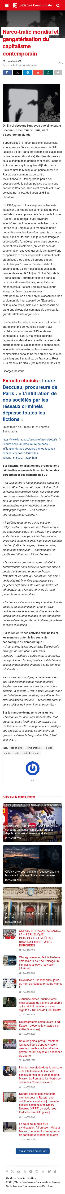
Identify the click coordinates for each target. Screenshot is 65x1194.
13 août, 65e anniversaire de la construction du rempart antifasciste (40, 1148)
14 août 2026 (28, 1086)
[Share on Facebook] (7, 72)
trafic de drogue (31, 752)
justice (49, 747)
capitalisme (17, 747)
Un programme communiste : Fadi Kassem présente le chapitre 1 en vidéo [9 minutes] (39, 1025)
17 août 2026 (28, 991)
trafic (16, 752)
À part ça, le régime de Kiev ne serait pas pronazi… (29, 915)
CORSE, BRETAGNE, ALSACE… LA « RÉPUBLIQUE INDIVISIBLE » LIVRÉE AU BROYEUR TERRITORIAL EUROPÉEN (40, 938)
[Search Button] (58, 5)
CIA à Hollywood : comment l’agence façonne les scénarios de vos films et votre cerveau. (32, 873)
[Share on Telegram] (27, 72)
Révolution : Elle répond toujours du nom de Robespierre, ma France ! (40, 983)
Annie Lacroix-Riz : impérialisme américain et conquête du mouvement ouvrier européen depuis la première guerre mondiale (31, 829)
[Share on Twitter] (17, 72)
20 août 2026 (14, 921)
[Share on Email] (38, 72)
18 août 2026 (28, 972)
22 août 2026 (14, 837)
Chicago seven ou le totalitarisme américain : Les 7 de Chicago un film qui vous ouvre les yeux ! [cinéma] (39, 962)
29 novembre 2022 (12, 61)
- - (32, 780)
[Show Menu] (6, 5)
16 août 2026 (28, 1014)
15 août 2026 (28, 1033)
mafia (7, 752)
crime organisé (34, 747)
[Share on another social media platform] (58, 72)
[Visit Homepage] (32, 5)
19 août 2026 (28, 949)
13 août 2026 (28, 1154)
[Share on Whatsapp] (48, 72)
